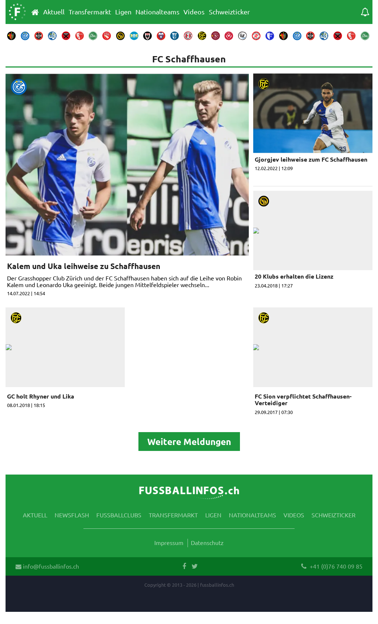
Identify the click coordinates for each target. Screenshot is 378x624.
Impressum (168, 542)
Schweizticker (229, 11)
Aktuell (54, 11)
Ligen (123, 11)
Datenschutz (207, 542)
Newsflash (72, 514)
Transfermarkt (90, 11)
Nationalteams (157, 11)
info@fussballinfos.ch (50, 566)
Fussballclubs (118, 514)
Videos (194, 11)
